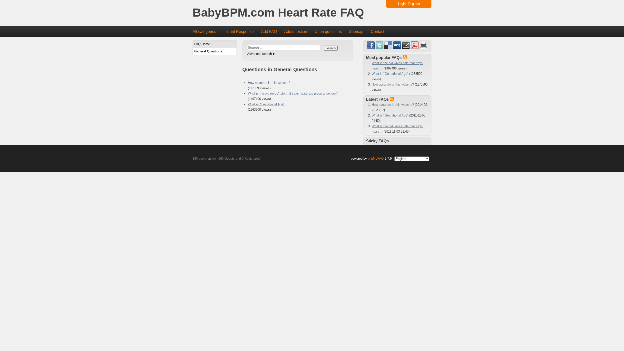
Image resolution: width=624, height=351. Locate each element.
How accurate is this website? (269, 83)
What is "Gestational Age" (266, 104)
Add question (295, 31)
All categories (204, 31)
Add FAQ (269, 31)
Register (414, 4)
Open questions (328, 31)
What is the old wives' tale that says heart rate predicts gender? (293, 93)
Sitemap (356, 31)
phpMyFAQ (376, 158)
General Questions (208, 51)
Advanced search (259, 54)
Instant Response (239, 31)
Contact (377, 31)
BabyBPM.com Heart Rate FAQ (278, 12)
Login (402, 4)
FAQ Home (202, 44)
